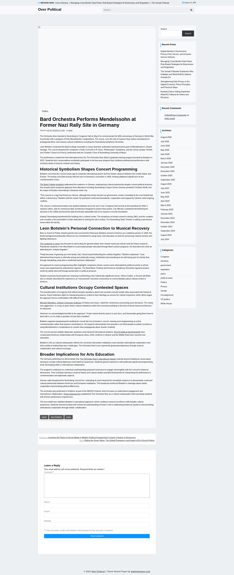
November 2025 (168, 171)
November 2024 (168, 222)
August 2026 (166, 137)
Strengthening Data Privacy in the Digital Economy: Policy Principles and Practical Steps (175, 84)
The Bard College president (52, 184)
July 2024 (165, 239)
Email (47, 511)
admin (70, 130)
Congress (165, 257)
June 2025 (165, 193)
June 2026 (165, 146)
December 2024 (168, 218)
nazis (68, 417)
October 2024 (166, 227)
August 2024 (166, 235)
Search (164, 29)
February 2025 (167, 210)
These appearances (72, 394)
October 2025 (166, 175)
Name (47, 502)
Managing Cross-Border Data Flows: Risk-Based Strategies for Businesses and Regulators (177, 64)
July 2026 (165, 141)
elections (164, 261)
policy (163, 274)
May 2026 (165, 150)
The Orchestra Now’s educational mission (98, 359)
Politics (45, 111)
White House (166, 304)
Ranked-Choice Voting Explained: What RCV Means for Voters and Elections (175, 94)
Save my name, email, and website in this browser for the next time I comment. (79, 530)
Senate (164, 291)
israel (44, 417)
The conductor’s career (50, 244)
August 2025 (166, 184)
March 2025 (166, 205)
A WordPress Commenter (175, 115)
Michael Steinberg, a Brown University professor (61, 303)
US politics (165, 299)
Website (47, 521)
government (166, 265)
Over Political (49, 9)
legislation (165, 269)
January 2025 (166, 214)
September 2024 (168, 231)
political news (166, 278)
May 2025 (165, 197)
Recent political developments (127, 332)
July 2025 (165, 188)
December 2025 (168, 167)
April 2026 (165, 154)
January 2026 (166, 163)
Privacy (164, 286)
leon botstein (56, 417)
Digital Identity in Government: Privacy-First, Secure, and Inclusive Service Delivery (176, 54)
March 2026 (166, 158)
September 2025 (168, 180)
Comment (49, 472)
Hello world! (170, 119)
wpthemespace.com (140, 572)
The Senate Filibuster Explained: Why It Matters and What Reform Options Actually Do (177, 74)
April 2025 (165, 201)
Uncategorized (167, 295)
